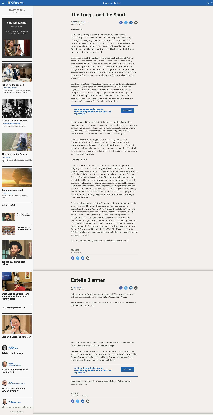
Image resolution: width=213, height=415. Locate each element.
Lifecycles (76, 396)
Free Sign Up (127, 110)
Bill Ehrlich (6, 157)
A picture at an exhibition (14, 120)
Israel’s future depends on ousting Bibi (15, 370)
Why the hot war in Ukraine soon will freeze (14, 197)
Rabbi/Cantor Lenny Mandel (11, 123)
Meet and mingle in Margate (13, 308)
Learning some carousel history (24, 228)
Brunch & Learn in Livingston (16, 337)
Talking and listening (12, 353)
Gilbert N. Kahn (79, 22)
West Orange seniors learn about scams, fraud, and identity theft (15, 296)
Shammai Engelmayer (14, 365)
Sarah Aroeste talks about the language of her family (17, 32)
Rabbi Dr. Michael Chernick (16, 384)
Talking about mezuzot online (23, 215)
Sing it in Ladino (16, 22)
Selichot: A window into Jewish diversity (14, 389)
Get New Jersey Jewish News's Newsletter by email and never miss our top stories (92, 111)
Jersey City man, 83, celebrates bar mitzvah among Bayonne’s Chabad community (16, 91)
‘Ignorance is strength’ (13, 190)
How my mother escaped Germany (13, 126)
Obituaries (85, 396)
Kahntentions (77, 252)
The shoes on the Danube (14, 154)
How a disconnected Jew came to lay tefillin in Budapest (17, 161)
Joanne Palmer (17, 26)
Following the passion (13, 85)
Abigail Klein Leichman (10, 88)
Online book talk (8, 205)
